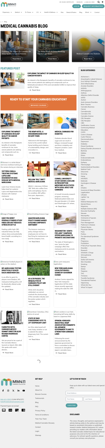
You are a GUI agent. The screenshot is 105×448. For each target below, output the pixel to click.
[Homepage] (14, 4)
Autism (83, 100)
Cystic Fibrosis (86, 137)
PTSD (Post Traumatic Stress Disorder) (91, 247)
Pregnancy (84, 241)
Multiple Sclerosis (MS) (89, 209)
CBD (82, 123)
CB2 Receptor (86, 121)
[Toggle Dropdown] (21, 12)
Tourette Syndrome (87, 278)
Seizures (84, 257)
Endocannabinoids (87, 158)
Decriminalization (87, 139)
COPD (83, 132)
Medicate (84, 181)
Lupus (83, 199)
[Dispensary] (11, 12)
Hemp (83, 176)
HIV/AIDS (84, 179)
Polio (83, 232)
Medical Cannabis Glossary (44, 423)
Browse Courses (38, 105)
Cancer (83, 109)
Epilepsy (84, 162)
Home (37, 386)
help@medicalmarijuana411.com (12, 402)
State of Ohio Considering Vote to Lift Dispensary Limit (37, 321)
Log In (76, 6)
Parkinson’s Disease (88, 225)
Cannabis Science (87, 116)
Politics (83, 234)
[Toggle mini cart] (102, 2)
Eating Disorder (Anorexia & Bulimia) (91, 150)
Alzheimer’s (85, 77)
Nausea (83, 213)
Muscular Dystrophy (88, 211)
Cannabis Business (87, 107)
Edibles (83, 153)
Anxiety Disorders (87, 86)
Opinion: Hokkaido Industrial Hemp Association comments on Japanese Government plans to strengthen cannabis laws (65, 327)
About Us (38, 390)
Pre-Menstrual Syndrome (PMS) (90, 237)
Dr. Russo (28, 12)
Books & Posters (71, 12)
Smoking (84, 264)
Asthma (83, 93)
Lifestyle (84, 195)
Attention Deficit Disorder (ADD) (90, 96)
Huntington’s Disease (88, 183)
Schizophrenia (86, 255)
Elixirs (83, 155)
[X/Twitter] (13, 390)
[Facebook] (3, 390)
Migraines (84, 206)
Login (37, 431)
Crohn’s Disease (86, 135)
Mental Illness (86, 204)
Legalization (85, 192)
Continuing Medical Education (88, 129)
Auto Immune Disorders (89, 102)
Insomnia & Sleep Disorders (90, 190)
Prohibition (85, 243)
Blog (80, 12)
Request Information (93, 6)
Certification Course (88, 125)
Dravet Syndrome (87, 146)
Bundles (79, 2)
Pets (62, 12)
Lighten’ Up (85, 197)
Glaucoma (84, 172)
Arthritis (84, 88)
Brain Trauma (86, 104)
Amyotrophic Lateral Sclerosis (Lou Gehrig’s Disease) (91, 80)
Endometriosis (86, 160)
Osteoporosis (85, 220)
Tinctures (84, 276)
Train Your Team (41, 419)
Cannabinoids (86, 111)
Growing (84, 174)
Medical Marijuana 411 (89, 202)
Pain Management (87, 223)
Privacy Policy (40, 411)
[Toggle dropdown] (40, 12)
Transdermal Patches (88, 280)
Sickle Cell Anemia (87, 260)
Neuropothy (85, 216)
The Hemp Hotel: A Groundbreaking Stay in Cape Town (37, 134)
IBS (82, 186)
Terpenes (84, 271)
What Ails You (86, 285)
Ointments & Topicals (88, 218)
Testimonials (39, 398)
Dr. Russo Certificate (66, 2)
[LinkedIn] (18, 390)
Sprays (83, 266)
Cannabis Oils (86, 114)
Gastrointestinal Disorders (90, 167)
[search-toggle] (99, 2)
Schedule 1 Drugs (87, 253)
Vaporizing (85, 283)
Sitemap (38, 435)
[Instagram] (8, 390)
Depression (85, 141)
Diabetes (84, 144)
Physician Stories (87, 229)
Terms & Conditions (42, 415)
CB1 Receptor (86, 118)
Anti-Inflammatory (87, 84)
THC (82, 273)
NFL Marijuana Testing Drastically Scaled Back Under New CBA (11, 270)
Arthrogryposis (86, 91)
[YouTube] (23, 390)
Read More (17, 59)
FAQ (36, 406)
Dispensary (6, 12)
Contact (97, 12)
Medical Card (85, 169)
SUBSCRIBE (71, 405)
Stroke (83, 269)
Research (84, 250)
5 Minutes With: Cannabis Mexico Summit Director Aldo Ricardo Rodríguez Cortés (11, 331)
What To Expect (86, 287)
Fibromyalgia (85, 165)
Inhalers (84, 188)
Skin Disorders (86, 262)
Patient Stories (86, 227)
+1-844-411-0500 (89, 2)
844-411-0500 (6, 399)
